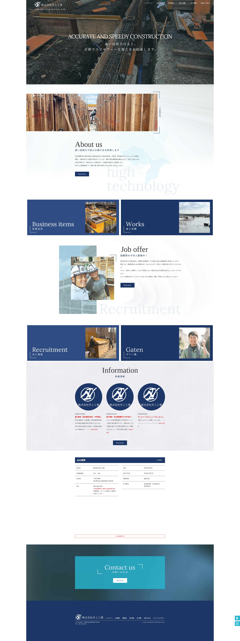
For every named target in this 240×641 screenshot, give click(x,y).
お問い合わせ (205, 3)
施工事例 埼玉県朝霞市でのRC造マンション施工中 (124, 417)
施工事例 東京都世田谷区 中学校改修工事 (90, 417)
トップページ (149, 3)
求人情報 (193, 3)
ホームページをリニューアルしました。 (151, 417)
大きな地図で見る (120, 536)
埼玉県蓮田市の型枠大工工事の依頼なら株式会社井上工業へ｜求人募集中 (50, 9)
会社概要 (160, 3)
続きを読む (94, 429)
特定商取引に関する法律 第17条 (105, 488)
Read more (82, 174)
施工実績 (182, 3)
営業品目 (171, 3)
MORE (120, 442)
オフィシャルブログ (158, 618)
